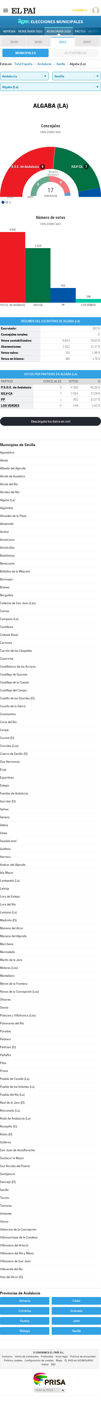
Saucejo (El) (8, 1182)
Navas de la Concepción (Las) (19, 991)
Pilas (3, 1063)
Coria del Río (8, 722)
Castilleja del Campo (13, 690)
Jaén (76, 1321)
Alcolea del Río (9, 492)
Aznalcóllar (7, 547)
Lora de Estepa (10, 896)
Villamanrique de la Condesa (19, 1237)
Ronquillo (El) (8, 1126)
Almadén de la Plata (13, 516)
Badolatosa (7, 555)
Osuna (4, 1007)
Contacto (7, 1356)
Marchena (6, 944)
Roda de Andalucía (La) (15, 1118)
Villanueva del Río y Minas (17, 1253)
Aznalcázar (7, 539)
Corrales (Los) (9, 746)
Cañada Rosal (9, 635)
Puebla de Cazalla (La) (14, 1079)
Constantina (8, 714)
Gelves (4, 809)
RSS (53, 1364)
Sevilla (4, 1190)
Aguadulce (7, 452)
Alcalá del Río (9, 484)
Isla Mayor (6, 872)
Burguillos (6, 595)
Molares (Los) (9, 968)
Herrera (5, 857)
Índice (45, 1364)
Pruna (4, 1071)
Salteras (5, 1142)
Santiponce (7, 1174)
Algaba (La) (7, 500)
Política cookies (13, 1360)
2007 (87, 42)
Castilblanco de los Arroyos (18, 666)
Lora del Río (8, 904)
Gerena (5, 817)
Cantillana (6, 627)
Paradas (5, 1031)
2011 (62, 42)
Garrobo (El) (8, 801)
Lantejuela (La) (10, 880)
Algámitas (6, 508)
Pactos (80, 31)
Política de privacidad (82, 1356)
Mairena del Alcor (11, 928)
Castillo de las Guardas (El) (17, 698)
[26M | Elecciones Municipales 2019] (50, 21)
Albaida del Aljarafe (13, 468)
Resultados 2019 (59, 31)
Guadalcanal (8, 841)
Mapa (59, 1360)
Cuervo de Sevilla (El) (14, 754)
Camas (4, 611)
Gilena (4, 825)
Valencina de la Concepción (18, 1229)
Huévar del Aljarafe (12, 865)
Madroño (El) (8, 920)
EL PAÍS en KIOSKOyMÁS (79, 1360)
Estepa (4, 785)
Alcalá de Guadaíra (12, 476)
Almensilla (7, 524)
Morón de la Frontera (13, 983)
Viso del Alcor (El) (11, 1277)
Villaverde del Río (11, 1269)
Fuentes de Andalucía (14, 793)
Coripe (4, 730)
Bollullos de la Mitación (15, 571)
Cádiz (76, 1301)
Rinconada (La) (10, 1110)
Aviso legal (61, 1356)
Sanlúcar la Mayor (12, 1158)
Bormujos (6, 579)
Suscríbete (80, 10)
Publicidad (47, 1356)
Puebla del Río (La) (12, 1094)
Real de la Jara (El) (12, 1102)
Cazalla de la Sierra (13, 706)
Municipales (25, 53)
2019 (14, 42)
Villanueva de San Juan (15, 1261)
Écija (3, 769)
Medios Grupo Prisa (49, 1390)
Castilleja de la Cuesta (14, 682)
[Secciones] (5, 10)
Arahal (4, 532)
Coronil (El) (7, 738)
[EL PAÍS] (23, 10)
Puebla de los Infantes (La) (17, 1087)
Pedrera (5, 1039)
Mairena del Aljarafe (13, 936)
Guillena (5, 849)
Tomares (6, 1205)
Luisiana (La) (8, 912)
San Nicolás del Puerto (15, 1166)
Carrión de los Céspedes (16, 650)
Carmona (6, 643)
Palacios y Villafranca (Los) (18, 1015)
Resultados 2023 (30, 31)
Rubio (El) (6, 1134)
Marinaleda (7, 952)
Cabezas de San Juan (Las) (18, 603)
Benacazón (7, 563)
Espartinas (7, 777)
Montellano (7, 976)
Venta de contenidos (27, 1356)
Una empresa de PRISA (49, 1378)
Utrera (4, 1221)
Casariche (6, 658)
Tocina (4, 1198)
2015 (38, 42)
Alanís (4, 460)
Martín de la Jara (11, 960)
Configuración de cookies (39, 1360)
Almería (24, 1301)
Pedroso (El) (8, 1047)
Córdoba (25, 1311)
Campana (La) (9, 619)
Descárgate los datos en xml (50, 421)
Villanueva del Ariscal (14, 1245)
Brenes (4, 587)
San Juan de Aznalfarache (17, 1150)
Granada (76, 1311)
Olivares (5, 999)
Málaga (25, 1331)
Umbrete (6, 1213)
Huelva (24, 1321)
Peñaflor (5, 1055)
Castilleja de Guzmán (13, 674)
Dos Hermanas (10, 761)
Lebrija (4, 888)
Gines (3, 833)
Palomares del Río (12, 1023)
